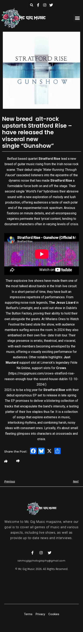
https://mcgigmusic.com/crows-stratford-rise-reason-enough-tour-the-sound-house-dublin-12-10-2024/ (41, 378)
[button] (32, 5)
